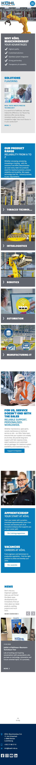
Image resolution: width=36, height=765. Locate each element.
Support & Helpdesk (15, 453)
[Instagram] (7, 755)
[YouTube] (11, 755)
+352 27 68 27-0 (10, 744)
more (6, 127)
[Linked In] (16, 755)
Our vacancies (12, 567)
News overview (10, 616)
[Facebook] (2, 755)
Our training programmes (16, 535)
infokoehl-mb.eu (10, 748)
